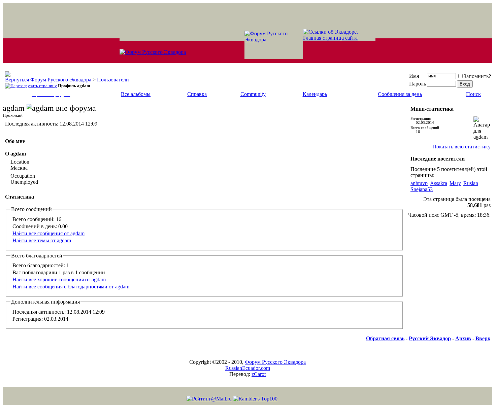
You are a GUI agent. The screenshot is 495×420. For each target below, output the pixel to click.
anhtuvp (419, 183)
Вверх (482, 338)
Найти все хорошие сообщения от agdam (59, 279)
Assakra (438, 183)
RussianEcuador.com (247, 368)
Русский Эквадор (430, 338)
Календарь (315, 94)
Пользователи (113, 79)
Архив (463, 338)
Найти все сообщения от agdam (48, 233)
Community (253, 94)
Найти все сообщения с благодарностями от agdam (70, 286)
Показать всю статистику (461, 146)
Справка (197, 94)
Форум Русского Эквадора (60, 79)
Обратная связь (385, 338)
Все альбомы (136, 94)
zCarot (259, 374)
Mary (455, 183)
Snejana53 (421, 189)
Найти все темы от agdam (41, 240)
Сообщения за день (400, 94)
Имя (414, 76)
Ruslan (470, 183)
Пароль (417, 83)
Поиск (473, 94)
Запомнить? (477, 76)
